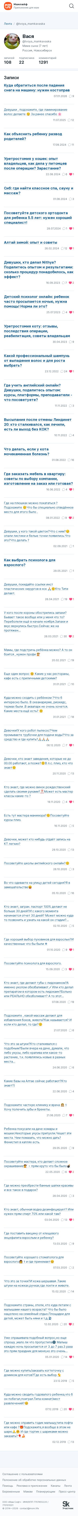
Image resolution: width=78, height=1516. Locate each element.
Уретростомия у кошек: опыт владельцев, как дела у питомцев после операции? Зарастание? (35, 163)
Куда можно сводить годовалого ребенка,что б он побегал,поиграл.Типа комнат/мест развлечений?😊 (38, 1398)
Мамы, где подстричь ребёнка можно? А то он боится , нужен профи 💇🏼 (38, 652)
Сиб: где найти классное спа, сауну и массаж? (38, 190)
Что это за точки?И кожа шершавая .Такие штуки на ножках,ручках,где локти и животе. (36, 1283)
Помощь (7, 1485)
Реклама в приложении (32, 1485)
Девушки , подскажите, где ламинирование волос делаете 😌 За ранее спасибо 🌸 (35, 112)
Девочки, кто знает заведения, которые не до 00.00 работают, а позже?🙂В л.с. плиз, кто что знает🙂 (38, 763)
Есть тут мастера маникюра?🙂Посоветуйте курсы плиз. (36, 817)
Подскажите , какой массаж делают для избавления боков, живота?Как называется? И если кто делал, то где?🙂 (38, 1020)
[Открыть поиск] (71, 6)
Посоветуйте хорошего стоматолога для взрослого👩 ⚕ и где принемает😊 (34, 1259)
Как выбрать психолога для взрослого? (29, 562)
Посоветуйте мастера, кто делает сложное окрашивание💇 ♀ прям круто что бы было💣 (37, 1164)
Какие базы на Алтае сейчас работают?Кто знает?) (35, 1083)
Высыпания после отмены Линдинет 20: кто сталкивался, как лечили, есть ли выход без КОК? (38, 424)
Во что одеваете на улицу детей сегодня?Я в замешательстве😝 (37, 885)
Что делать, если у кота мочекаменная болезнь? (26, 451)
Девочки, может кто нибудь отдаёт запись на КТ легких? (37, 841)
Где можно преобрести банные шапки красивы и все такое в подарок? (38, 1188)
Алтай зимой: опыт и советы (30, 242)
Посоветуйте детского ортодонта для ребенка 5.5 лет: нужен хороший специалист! (38, 218)
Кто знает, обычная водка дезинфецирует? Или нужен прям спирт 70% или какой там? (39, 1211)
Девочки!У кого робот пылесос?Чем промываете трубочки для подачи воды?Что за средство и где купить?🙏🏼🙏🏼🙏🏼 (38, 734)
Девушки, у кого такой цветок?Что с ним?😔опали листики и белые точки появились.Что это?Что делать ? (37, 535)
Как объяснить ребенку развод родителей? (33, 136)
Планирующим (45, 1491)
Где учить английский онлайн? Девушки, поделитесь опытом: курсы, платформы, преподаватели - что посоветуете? (38, 392)
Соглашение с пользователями (22, 1474)
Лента (8, 23)
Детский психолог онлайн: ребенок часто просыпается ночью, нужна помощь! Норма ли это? (36, 301)
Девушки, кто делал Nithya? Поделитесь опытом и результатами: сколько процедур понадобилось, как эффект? (38, 269)
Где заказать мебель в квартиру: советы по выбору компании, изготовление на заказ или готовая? (38, 479)
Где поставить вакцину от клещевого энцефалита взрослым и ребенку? (31, 1235)
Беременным (11, 1491)
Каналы (55, 1485)
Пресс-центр (67, 1491)
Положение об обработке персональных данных (34, 1479)
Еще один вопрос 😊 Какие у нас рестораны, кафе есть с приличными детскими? (36, 676)
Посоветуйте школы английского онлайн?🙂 (36, 863)
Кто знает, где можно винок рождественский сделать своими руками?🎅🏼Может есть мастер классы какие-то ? (38, 791)
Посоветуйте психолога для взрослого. (33, 963)
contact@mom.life (29, 1508)
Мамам (28, 1491)
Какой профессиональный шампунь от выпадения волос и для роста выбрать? (37, 360)
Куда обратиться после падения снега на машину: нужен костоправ (37, 87)
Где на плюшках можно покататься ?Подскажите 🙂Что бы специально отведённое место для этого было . (39, 507)
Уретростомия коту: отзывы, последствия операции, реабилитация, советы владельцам (37, 331)
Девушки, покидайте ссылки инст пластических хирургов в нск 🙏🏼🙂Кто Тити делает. (36, 588)
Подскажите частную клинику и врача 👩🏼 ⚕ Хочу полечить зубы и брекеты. (35, 1107)
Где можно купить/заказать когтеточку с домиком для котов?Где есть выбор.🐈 (34, 1373)
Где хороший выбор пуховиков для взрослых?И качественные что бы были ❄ (39, 941)
